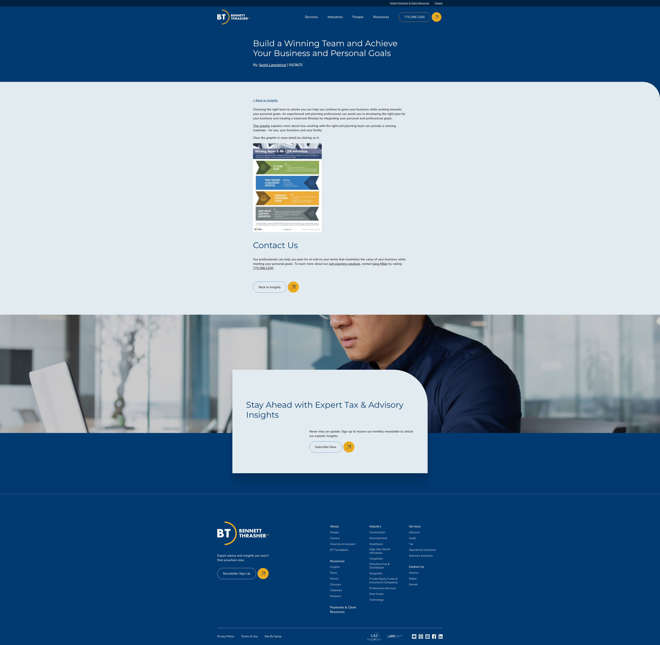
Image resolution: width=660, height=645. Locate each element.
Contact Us (416, 567)
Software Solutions (421, 556)
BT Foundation (339, 550)
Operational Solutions (422, 550)
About (334, 526)
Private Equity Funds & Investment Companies (383, 580)
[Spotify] (427, 636)
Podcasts (335, 596)
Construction (377, 532)
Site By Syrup (273, 636)
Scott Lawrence (272, 65)
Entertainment (378, 538)
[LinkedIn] (440, 636)
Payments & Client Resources (343, 609)
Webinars (336, 590)
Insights (335, 567)
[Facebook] (434, 636)
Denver (413, 584)
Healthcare (376, 544)
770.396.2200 (263, 268)
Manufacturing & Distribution (379, 566)
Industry (375, 526)
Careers (439, 3)
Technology (376, 600)
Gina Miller (380, 264)
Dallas (413, 579)
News (333, 573)
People (358, 17)
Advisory (414, 532)
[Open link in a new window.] (374, 636)
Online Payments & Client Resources (409, 3)
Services (311, 17)
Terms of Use (249, 636)
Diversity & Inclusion (342, 544)
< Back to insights (265, 100)
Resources (381, 17)
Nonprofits (376, 573)
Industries (335, 17)
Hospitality (376, 559)
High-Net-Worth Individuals (379, 551)
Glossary (335, 584)
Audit (412, 538)
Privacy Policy (225, 636)
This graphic (261, 126)
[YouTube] (414, 636)
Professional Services (382, 588)
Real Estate (376, 594)
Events (334, 579)
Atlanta (413, 573)
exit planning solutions (344, 264)
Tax (411, 544)
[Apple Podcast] (421, 636)
